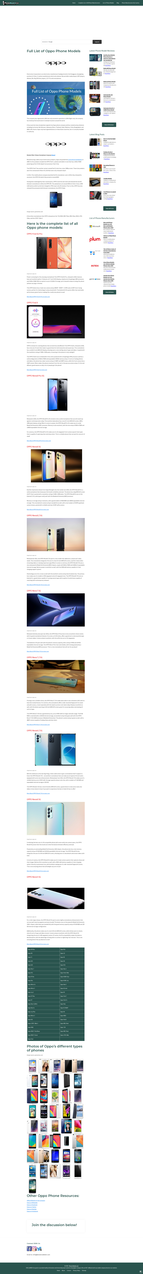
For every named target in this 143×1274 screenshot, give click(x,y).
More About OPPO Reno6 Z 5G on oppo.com (38, 793)
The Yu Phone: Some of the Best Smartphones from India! (109, 250)
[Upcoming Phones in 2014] (95, 165)
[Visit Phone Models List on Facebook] (29, 1247)
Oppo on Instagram (32, 1211)
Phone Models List (73, 1266)
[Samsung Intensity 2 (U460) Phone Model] (95, 108)
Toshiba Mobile (107, 178)
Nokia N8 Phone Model (109, 68)
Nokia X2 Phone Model (109, 81)
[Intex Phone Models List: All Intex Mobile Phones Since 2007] (94, 262)
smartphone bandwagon (75, 159)
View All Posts (110, 208)
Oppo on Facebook (32, 1205)
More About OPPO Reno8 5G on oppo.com (38, 509)
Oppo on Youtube (31, 1209)
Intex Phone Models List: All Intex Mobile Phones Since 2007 (108, 263)
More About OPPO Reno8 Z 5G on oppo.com (38, 585)
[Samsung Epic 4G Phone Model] (94, 95)
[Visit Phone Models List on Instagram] (34, 1247)
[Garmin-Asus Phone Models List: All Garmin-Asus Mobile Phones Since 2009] (94, 275)
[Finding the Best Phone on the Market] (94, 152)
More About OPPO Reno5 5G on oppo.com (38, 944)
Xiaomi (53, 155)
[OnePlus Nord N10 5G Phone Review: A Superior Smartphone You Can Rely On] (95, 55)
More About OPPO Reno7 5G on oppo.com (38, 651)
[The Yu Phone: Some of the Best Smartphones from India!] (94, 249)
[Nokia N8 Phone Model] (95, 68)
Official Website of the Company (36, 1200)
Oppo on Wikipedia (32, 1202)
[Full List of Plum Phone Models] (94, 236)
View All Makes (110, 292)
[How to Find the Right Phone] (95, 139)
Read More (108, 65)
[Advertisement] (71, 25)
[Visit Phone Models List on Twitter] (39, 1247)
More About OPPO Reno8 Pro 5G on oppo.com (39, 441)
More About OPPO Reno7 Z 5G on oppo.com (38, 724)
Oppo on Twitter (31, 1207)
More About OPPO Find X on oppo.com (37, 370)
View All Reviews (109, 125)
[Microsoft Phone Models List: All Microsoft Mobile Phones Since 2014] (94, 222)
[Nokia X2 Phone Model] (94, 82)
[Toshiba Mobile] (94, 179)
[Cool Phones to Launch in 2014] (95, 192)
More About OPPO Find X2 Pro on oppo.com (38, 296)
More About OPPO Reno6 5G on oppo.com (38, 871)
